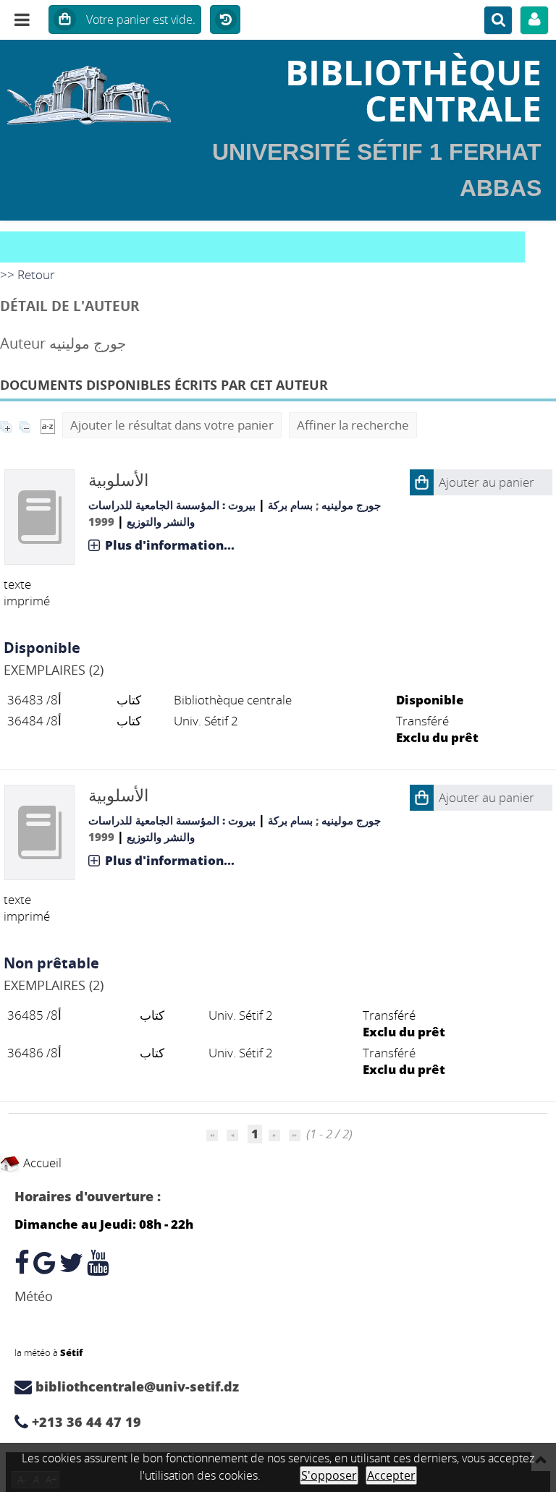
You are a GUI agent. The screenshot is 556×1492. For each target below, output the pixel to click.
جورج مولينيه (351, 505)
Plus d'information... (170, 545)
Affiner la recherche (353, 425)
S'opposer (329, 1475)
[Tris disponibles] (48, 425)
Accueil (41, 1162)
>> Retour (27, 274)
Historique (225, 20)
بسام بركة (290, 505)
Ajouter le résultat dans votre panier (172, 425)
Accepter (391, 1475)
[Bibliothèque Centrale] (92, 90)
